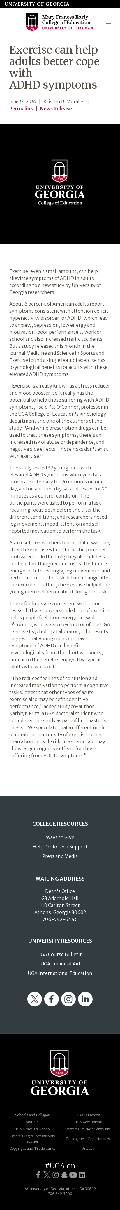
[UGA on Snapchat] (64, 1175)
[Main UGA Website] (37, 4)
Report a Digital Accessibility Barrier (32, 1139)
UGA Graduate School (32, 1129)
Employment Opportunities (88, 1139)
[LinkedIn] (85, 1005)
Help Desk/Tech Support (60, 847)
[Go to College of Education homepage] (60, 30)
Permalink (21, 108)
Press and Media (60, 856)
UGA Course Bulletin (60, 954)
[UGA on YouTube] (73, 1175)
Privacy (88, 1148)
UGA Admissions (88, 1122)
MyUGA (32, 1122)
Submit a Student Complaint (87, 1129)
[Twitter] (34, 1005)
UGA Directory (88, 1115)
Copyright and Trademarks (32, 1148)
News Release (56, 108)
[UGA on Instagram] (55, 1175)
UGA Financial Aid (60, 964)
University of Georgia (60, 1073)
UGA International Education (60, 973)
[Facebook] (51, 1005)
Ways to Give (60, 837)
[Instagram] (68, 1005)
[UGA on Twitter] (47, 1175)
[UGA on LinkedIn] (81, 1175)
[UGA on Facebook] (38, 1175)
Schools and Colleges (32, 1115)
